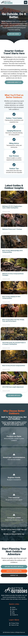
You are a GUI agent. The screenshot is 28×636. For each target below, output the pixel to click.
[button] (25, 2)
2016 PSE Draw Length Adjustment (13, 387)
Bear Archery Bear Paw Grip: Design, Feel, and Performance (13, 320)
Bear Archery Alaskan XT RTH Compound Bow (11, 297)
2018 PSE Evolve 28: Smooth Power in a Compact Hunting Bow (14, 343)
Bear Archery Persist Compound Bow (13, 365)
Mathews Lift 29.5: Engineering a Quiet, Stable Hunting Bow (12, 207)
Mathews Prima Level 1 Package (12, 229)
